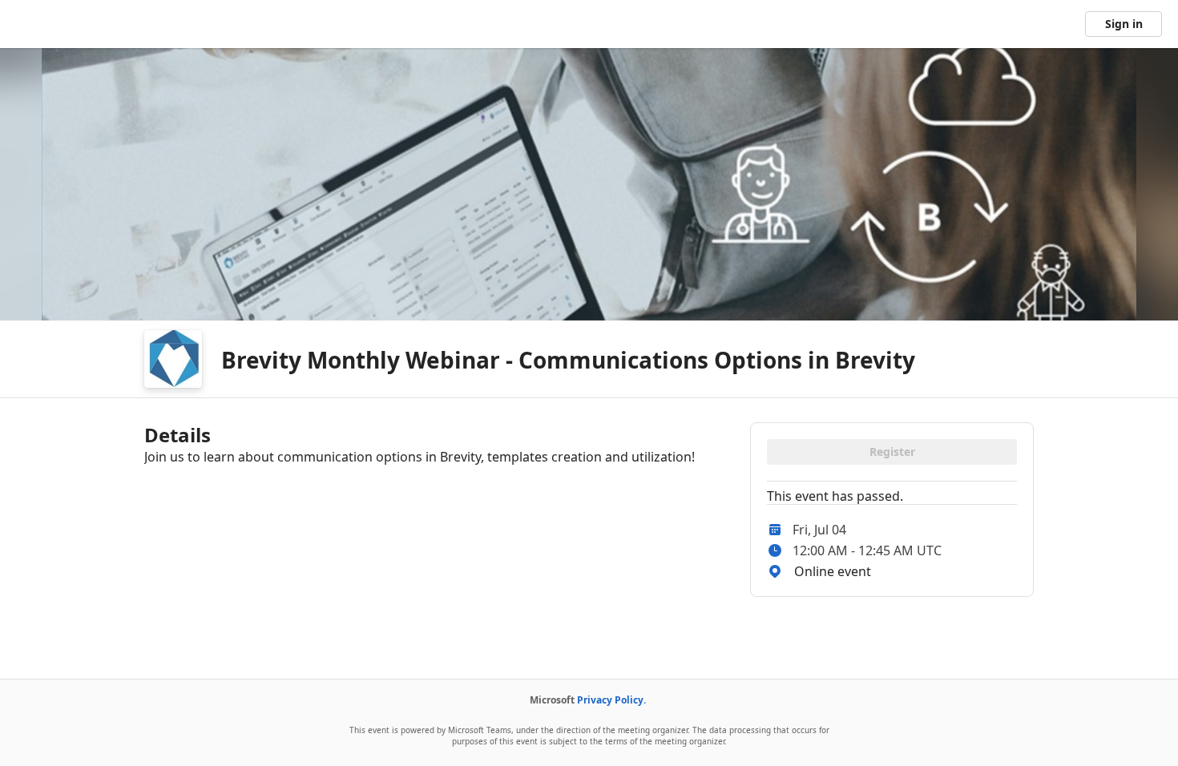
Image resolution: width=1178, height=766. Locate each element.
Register (892, 451)
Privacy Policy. (611, 700)
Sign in (1124, 23)
